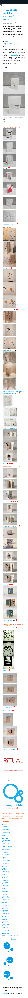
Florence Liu (5, 882)
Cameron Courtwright (7, 846)
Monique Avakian (6, 832)
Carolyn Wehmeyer (6, 929)
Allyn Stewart (5, 921)
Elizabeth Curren (6, 849)
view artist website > (7, 43)
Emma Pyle (4, 902)
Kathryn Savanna (6, 911)
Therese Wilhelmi (6, 933)
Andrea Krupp (5, 876)
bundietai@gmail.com (13, 55)
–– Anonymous (5, 827)
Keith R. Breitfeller (6, 840)
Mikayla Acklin (5, 824)
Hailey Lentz (5, 879)
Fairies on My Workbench (8, 627)
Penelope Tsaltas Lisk (6, 880)
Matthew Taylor (5, 924)
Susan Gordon (5, 865)
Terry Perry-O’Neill (6, 897)
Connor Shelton (5, 913)
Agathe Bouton (5, 837)
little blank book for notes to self (10, 196)
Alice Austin (4, 830)
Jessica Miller (5, 890)
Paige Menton (5, 888)
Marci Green (5, 868)
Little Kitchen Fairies (7, 707)
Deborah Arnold (5, 829)
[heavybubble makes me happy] (13, 810)
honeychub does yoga (8, 309)
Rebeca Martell (5, 885)
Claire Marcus (5, 883)
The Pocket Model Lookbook (9, 526)
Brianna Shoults (5, 915)
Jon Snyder (4, 916)
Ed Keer (4, 874)
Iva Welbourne (5, 930)
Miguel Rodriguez (6, 908)
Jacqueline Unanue (6, 925)
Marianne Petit (5, 899)
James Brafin (5, 838)
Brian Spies (4, 918)
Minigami (5, 502)
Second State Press (6, 901)
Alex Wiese (4, 932)
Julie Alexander (5, 826)
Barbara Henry (5, 871)
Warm (4, 463)
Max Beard (4, 835)
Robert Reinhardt (6, 904)
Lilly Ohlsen (4, 894)
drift (4, 168)
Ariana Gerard (5, 862)
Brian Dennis (5, 851)
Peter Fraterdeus (6, 860)
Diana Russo (5, 910)
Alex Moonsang (5, 891)
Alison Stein (4, 919)
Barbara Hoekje (5, 873)
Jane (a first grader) (6, 823)
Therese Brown (5, 841)
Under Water (6, 550)
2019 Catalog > (6, 780)
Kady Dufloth (5, 855)
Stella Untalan (5, 927)
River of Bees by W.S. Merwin (9, 428)
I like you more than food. (8, 350)
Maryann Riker (5, 907)
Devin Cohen (5, 844)
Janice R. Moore (5, 893)
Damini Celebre (5, 843)
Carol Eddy (4, 857)
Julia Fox (4, 859)
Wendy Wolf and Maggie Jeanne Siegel (10, 935)
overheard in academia (8, 224)
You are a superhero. (7, 620)
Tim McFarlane (5, 887)
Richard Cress (5, 848)
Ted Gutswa (4, 869)
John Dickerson (5, 854)
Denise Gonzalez (5, 863)
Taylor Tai (4, 922)
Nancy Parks (5, 896)
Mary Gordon (5, 866)
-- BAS (3, 834)
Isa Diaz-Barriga (5, 852)
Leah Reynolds (5, 905)
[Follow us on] (1, 4)
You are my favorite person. (9, 749)
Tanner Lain (4, 877)
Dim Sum (5, 268)
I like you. (5, 670)
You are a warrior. (7, 710)
